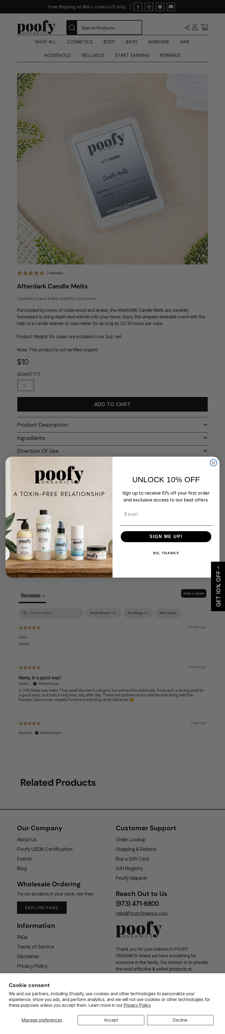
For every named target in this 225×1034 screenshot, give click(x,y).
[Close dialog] (213, 462)
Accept (111, 1020)
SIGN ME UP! (166, 536)
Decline (180, 1020)
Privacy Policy (137, 1005)
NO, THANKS (166, 553)
